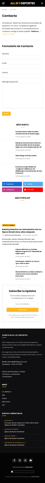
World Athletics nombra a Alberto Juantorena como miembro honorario (28, 274)
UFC (3, 405)
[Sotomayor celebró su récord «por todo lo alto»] (8, 264)
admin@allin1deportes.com (17, 362)
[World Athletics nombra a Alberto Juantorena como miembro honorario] (8, 274)
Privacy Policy (21, 317)
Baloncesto (6, 402)
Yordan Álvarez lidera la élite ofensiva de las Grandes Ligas (27, 133)
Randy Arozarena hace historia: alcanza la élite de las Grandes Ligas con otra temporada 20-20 (28, 145)
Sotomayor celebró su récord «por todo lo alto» (27, 262)
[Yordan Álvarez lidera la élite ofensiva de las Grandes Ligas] (8, 134)
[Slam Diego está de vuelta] (8, 158)
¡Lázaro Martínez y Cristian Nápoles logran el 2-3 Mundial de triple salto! (28, 251)
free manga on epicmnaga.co (14, 442)
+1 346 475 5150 (16, 364)
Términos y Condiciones (11, 374)
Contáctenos (7, 377)
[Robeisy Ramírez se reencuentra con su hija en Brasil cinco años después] (22, 215)
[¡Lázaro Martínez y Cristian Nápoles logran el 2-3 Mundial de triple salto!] (8, 252)
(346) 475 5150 (8, 34)
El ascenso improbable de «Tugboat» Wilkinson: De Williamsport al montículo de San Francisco (28, 170)
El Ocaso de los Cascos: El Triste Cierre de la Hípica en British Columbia (21, 424)
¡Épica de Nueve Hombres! (14, 432)
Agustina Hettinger (11, 429)
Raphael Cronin (9, 436)
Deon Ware (8, 420)
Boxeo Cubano (9, 225)
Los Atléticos (6, 392)
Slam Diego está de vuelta (25, 156)
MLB (3, 395)
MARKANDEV (35, 477)
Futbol (4, 398)
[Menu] (3, 3)
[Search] (42, 3)
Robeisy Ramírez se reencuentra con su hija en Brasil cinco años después (21, 230)
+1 (40, 31)
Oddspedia (29, 467)
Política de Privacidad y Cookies (13, 372)
